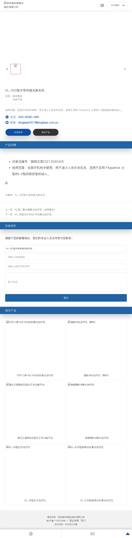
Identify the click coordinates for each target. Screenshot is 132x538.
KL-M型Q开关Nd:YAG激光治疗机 (33, 214)
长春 (75, 524)
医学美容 (17, 96)
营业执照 (74, 520)
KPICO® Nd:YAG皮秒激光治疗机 (35, 375)
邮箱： (33, 122)
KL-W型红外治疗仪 (35, 500)
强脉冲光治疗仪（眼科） (97, 375)
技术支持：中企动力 (64, 524)
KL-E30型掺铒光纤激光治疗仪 (96, 500)
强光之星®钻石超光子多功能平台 (35, 438)
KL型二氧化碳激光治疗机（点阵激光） (35, 209)
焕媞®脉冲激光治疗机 (97, 438)
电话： (24, 117)
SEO (83, 520)
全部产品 (17, 99)
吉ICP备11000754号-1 (57, 520)
